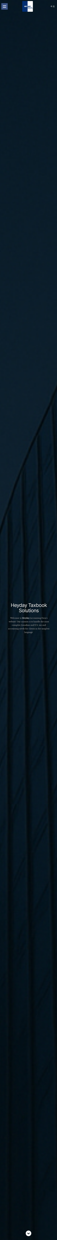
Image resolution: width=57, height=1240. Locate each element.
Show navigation (4, 6)
